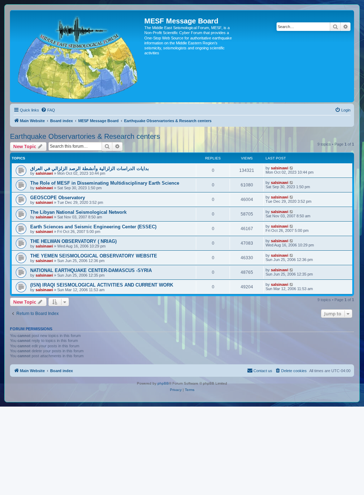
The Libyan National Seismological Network (78, 212)
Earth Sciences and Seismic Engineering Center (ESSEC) (93, 226)
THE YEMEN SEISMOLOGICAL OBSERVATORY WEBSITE (93, 256)
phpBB (163, 383)
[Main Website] (78, 56)
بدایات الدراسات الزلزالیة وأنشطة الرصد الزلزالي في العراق (89, 168)
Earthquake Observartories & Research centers (85, 136)
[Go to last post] (291, 168)
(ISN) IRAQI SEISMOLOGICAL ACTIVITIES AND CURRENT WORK (101, 285)
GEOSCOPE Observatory (57, 197)
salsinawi (44, 173)
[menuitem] (48, 110)
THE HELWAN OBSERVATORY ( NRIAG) (73, 241)
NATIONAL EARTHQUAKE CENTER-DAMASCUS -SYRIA (91, 270)
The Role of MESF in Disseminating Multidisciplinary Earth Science (104, 183)
